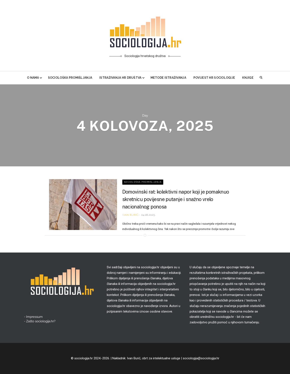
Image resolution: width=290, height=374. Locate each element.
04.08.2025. (148, 214)
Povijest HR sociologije (214, 77)
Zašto (40, 321)
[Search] (261, 77)
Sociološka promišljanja (70, 77)
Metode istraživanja (168, 77)
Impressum (34, 317)
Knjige (247, 77)
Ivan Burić (130, 214)
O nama (33, 77)
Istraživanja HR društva (120, 77)
